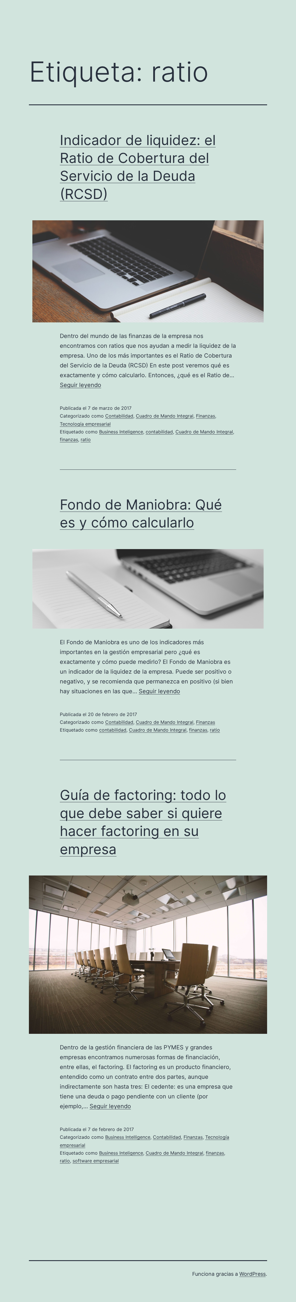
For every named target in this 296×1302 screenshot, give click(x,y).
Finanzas (205, 416)
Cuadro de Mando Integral (164, 416)
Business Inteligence (121, 432)
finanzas (69, 439)
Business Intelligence (127, 1137)
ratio (86, 439)
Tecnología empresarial (85, 424)
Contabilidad (119, 416)
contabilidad (159, 432)
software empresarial (96, 1161)
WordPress (252, 1274)
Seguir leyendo (80, 385)
